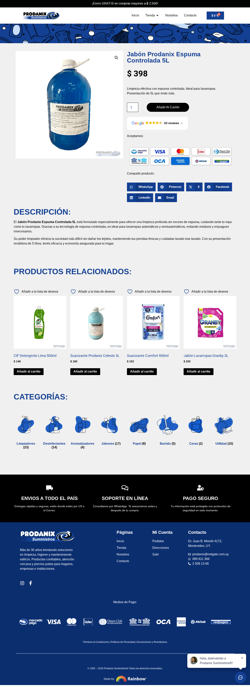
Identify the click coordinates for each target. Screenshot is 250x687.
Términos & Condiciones (96, 642)
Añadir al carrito (167, 107)
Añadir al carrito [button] (28, 371)
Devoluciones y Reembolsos (152, 642)
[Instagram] (22, 583)
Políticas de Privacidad (123, 642)
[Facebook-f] (30, 583)
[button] (116, 57)
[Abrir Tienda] (157, 15)
